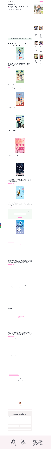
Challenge (26, 1)
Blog (13, 439)
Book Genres (22, 439)
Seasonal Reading (23, 443)
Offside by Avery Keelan (11, 107)
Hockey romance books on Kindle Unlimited (14, 375)
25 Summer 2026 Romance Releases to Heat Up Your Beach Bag (41, 63)
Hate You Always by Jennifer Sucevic (13, 200)
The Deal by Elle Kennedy (12, 62)
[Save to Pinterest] (0, 225)
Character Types (23, 441)
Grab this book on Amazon (11, 67)
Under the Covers (20, 405)
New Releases (23, 445)
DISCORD (42, 1)
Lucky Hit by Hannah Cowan (12, 178)
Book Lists (13, 440)
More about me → (39, 17)
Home (17, 1)
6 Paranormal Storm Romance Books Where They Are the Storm (41, 49)
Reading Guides (13, 442)
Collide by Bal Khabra (11, 84)
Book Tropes (22, 440)
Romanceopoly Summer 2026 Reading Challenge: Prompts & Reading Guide (41, 35)
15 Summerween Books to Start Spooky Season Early (36, 34)
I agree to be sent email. (20, 215)
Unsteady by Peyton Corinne (12, 235)
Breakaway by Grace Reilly (12, 130)
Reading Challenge (13, 444)
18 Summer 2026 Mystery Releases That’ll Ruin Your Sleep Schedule (36, 63)
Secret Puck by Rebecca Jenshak (13, 155)
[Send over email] (0, 227)
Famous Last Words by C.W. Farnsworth (14, 259)
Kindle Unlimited (23, 444)
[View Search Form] (39, 1)
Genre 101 (29, 1)
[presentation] (36, 28)
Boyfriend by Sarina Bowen (12, 283)
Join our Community (13, 445)
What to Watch (32, 1)
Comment (10, 416)
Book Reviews (13, 441)
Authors (23, 1)
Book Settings (23, 442)
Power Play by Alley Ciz (11, 308)
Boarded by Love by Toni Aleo (12, 355)
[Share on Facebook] (0, 224)
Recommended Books (13, 443)
